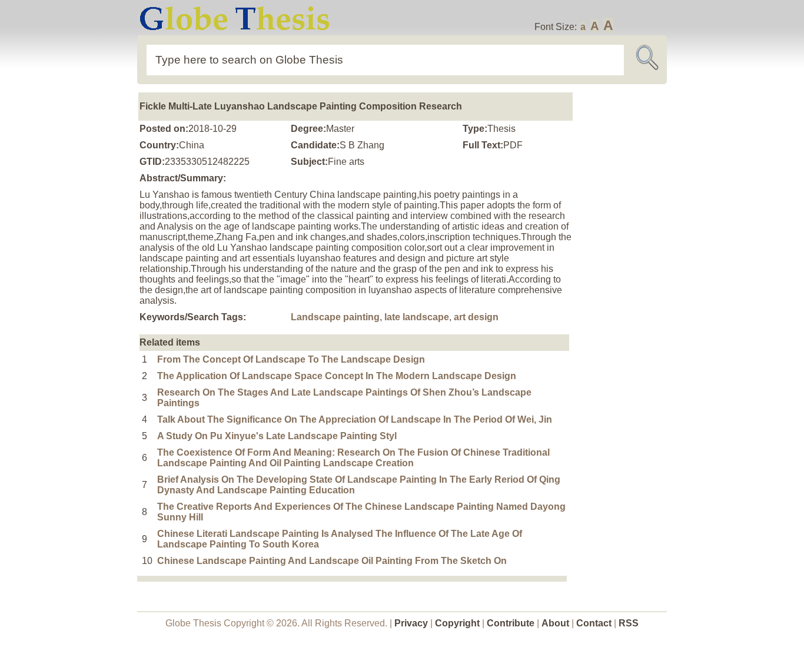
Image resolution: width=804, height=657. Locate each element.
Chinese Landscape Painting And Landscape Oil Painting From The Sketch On (332, 561)
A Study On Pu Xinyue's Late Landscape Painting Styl (277, 436)
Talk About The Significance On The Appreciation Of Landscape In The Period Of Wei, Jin (354, 419)
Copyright (457, 623)
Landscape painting (335, 317)
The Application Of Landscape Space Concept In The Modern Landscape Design (336, 376)
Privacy (411, 623)
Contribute (510, 623)
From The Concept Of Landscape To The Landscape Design (291, 359)
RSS (629, 623)
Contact (595, 623)
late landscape (416, 317)
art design (476, 317)
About (555, 623)
